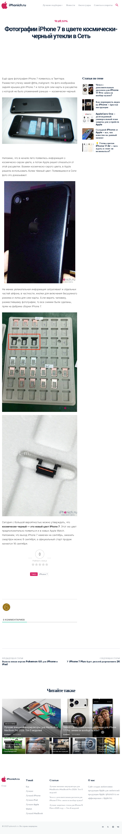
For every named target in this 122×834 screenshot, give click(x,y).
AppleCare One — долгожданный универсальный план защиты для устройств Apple (107, 119)
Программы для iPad (36, 741)
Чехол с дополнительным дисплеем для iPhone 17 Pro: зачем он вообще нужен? (107, 90)
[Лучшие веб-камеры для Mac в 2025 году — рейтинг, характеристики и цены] (84, 746)
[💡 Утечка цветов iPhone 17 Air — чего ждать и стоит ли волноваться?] (88, 147)
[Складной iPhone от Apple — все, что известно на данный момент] (88, 134)
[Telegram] (113, 827)
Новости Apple (70, 724)
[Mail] (103, 827)
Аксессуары (10, 724)
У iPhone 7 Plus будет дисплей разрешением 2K (93, 661)
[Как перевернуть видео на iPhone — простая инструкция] (88, 104)
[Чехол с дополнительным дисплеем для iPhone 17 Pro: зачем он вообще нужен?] (88, 89)
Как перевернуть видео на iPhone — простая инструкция (108, 105)
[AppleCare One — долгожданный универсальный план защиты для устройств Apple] (88, 118)
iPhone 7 (43, 574)
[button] (117, 5)
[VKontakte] (118, 827)
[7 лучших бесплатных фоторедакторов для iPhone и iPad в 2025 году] (37, 746)
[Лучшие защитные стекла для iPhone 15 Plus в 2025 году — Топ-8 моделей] (13, 746)
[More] (98, 49)
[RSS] (108, 827)
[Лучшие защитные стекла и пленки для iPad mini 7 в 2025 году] (108, 746)
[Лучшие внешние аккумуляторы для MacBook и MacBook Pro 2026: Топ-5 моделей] (31, 718)
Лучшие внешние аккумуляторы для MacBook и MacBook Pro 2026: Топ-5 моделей (66, 789)
